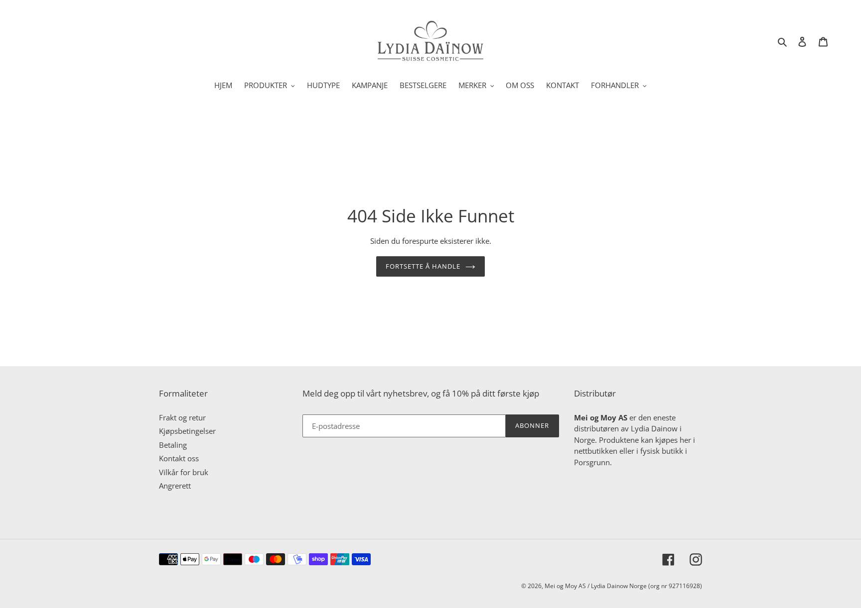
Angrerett (175, 486)
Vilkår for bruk (183, 472)
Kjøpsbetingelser (187, 431)
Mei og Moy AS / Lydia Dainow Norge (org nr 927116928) (623, 586)
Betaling (173, 445)
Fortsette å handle (423, 266)
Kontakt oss (179, 458)
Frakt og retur (182, 417)
